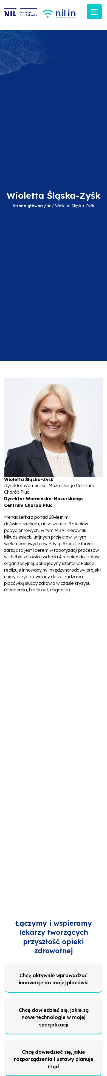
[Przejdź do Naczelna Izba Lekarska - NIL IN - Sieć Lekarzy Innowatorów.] (49, 205)
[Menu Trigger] (94, 11)
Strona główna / (30, 205)
